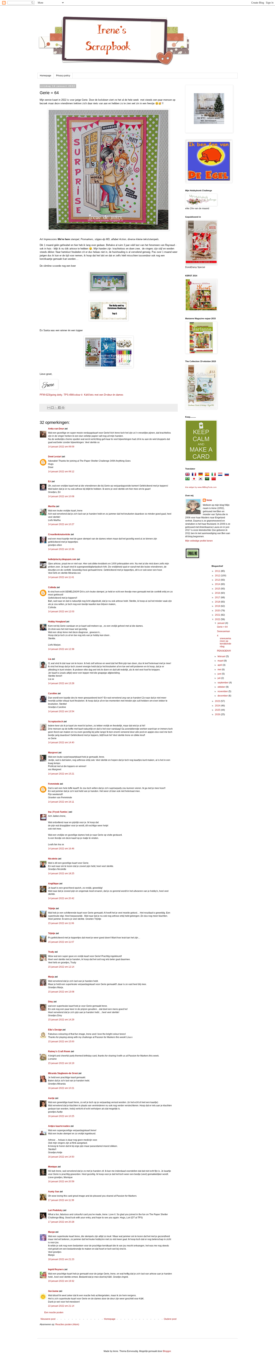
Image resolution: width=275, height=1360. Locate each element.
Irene (209, 500)
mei (220, 669)
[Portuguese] (188, 479)
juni (220, 674)
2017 (218, 597)
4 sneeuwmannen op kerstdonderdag (224, 641)
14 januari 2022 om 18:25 (61, 873)
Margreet (53, 752)
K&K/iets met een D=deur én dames (103, 394)
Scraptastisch (55, 721)
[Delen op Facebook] (59, 407)
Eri (50, 481)
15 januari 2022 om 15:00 (61, 1041)
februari (222, 656)
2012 (218, 575)
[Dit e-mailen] (49, 407)
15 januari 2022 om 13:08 (61, 991)
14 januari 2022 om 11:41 (61, 577)
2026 (218, 714)
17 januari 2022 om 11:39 (61, 1200)
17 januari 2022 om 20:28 (61, 1222)
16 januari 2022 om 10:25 (61, 1116)
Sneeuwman (223, 631)
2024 (218, 705)
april (220, 665)
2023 (218, 701)
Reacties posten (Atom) (67, 1324)
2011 (218, 571)
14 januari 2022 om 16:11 (61, 802)
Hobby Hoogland (57, 621)
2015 (218, 588)
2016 (218, 593)
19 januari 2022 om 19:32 (61, 1281)
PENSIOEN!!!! (224, 650)
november (223, 691)
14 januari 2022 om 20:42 (61, 898)
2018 (218, 601)
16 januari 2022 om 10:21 (61, 1088)
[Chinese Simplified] (214, 479)
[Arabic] (208, 479)
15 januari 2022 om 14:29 (61, 1019)
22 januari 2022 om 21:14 (61, 1306)
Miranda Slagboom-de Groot (63, 1073)
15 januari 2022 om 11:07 (61, 942)
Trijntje (51, 908)
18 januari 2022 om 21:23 (61, 1259)
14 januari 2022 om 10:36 (61, 549)
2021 (218, 615)
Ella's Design (55, 1029)
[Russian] (227, 475)
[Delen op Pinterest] (63, 407)
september (223, 682)
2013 (218, 580)
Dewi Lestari (54, 456)
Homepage (45, 75)
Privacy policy (63, 75)
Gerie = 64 (222, 627)
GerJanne (53, 1291)
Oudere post (170, 1319)
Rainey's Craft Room (59, 1051)
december (223, 695)
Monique (52, 1166)
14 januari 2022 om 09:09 (61, 446)
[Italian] (214, 475)
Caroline (52, 693)
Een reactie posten (53, 1312)
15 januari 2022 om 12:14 (61, 967)
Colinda (52, 587)
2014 (218, 584)
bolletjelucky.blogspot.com (62, 559)
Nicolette (53, 858)
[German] (201, 475)
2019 (218, 606)
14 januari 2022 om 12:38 (61, 649)
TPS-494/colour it (73, 394)
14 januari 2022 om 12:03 (61, 611)
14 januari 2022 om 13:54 (61, 711)
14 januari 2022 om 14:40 (61, 742)
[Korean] (201, 479)
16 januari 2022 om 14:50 (61, 1156)
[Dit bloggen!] (52, 407)
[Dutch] (221, 475)
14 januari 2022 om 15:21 (61, 773)
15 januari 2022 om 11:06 (61, 923)
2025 (218, 710)
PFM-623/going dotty (51, 394)
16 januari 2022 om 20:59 (61, 1181)
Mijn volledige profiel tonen (199, 540)
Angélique (53, 883)
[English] (188, 475)
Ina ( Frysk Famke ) (58, 812)
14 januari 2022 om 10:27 (61, 524)
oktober (222, 687)
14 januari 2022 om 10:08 (61, 496)
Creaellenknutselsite (59, 534)
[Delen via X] (56, 407)
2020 (218, 610)
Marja (51, 976)
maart (221, 660)
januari (221, 623)
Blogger (167, 1351)
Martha (52, 506)
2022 (218, 619)
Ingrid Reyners (56, 1269)
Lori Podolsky (55, 1210)
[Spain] (208, 475)
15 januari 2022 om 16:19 (61, 1063)
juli (219, 678)
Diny (50, 1001)
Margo (51, 1232)
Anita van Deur (56, 428)
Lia (49, 659)
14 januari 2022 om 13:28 (61, 683)
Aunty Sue (53, 1191)
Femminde (53, 784)
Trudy (51, 952)
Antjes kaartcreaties (59, 1126)
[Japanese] (195, 479)
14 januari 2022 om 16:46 (61, 848)
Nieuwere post (48, 1319)
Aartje (51, 1098)
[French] (195, 475)
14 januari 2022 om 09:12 (61, 471)
